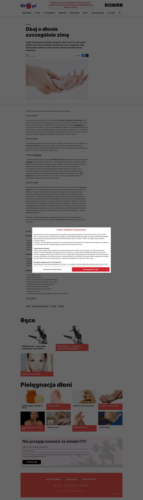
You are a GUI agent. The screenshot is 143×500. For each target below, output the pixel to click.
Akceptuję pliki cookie (90, 269)
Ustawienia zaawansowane (52, 269)
